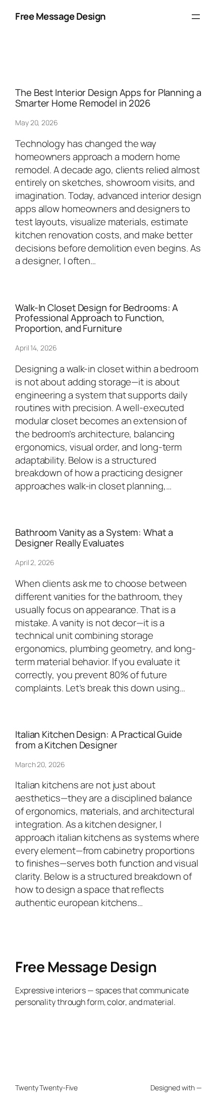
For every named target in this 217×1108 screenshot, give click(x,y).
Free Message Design (60, 16)
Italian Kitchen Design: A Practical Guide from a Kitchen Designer (98, 739)
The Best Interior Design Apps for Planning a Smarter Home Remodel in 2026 (108, 97)
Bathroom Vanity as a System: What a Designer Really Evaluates (94, 537)
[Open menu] (196, 17)
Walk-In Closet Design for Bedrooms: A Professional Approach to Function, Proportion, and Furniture (96, 318)
